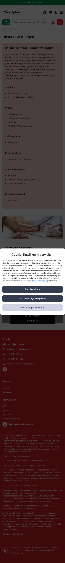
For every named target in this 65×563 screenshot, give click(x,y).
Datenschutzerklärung (39, 281)
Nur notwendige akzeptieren (32, 298)
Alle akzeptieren (32, 289)
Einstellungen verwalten (32, 307)
